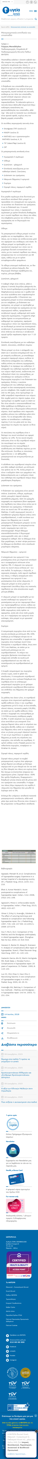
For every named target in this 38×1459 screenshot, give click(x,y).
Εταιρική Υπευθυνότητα (13, 1303)
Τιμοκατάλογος (11, 1299)
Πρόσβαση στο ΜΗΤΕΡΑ (18, 1335)
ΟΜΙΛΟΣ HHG (6, 1)
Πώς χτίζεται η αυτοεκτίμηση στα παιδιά (19, 1102)
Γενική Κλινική (10, 1291)
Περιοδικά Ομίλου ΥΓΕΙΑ (14, 1315)
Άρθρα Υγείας (10, 1307)
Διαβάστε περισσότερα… (17, 1454)
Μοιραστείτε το (13, 1033)
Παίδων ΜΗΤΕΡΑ (11, 1295)
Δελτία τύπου (10, 1311)
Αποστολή (11, 1028)
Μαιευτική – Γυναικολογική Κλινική (17, 1287)
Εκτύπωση (11, 1023)
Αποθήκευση (12, 1038)
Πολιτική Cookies (11, 1325)
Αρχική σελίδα (5, 27)
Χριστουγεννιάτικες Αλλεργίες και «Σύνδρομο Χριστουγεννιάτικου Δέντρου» (16, 1075)
